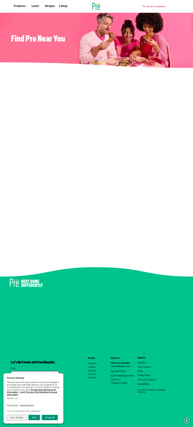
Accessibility (143, 384)
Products (142, 362)
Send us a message (120, 362)
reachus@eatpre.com (121, 366)
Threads (92, 374)
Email (13, 368)
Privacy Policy (144, 375)
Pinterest (92, 370)
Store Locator (144, 367)
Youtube (92, 367)
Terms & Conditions (147, 379)
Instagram (92, 363)
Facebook (92, 377)
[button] (186, 420)
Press (140, 371)
